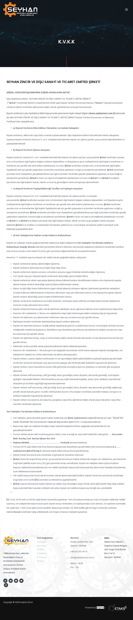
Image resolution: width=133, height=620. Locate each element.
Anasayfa (41, 542)
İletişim (40, 561)
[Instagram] (5, 581)
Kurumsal (41, 545)
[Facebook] (6, 585)
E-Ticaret (41, 557)
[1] (37, 479)
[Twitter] (11, 581)
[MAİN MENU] (126, 9)
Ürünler (41, 549)
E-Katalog (42, 553)
